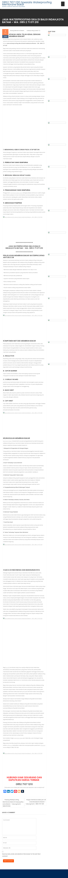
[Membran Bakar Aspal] (57, 65)
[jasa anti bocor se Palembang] (57, 372)
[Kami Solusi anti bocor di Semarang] (57, 306)
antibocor (9, 745)
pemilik (8, 667)
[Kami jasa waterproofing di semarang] (57, 262)
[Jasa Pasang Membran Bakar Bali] (57, 87)
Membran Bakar (7, 441)
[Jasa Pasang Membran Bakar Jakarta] (57, 153)
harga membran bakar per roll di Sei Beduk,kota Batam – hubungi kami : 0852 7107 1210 (36, 802)
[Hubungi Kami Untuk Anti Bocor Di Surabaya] (57, 131)
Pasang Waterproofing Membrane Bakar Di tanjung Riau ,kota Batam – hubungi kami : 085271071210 (13, 803)
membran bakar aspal (16, 193)
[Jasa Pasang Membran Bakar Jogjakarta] (57, 240)
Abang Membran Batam (17, 30)
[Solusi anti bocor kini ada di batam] (57, 284)
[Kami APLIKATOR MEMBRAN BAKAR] (57, 196)
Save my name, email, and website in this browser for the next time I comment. (21, 855)
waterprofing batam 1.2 (33, 30)
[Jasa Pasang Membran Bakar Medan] (57, 109)
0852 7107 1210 (24, 784)
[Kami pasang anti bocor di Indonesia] (57, 350)
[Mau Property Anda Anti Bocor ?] (57, 328)
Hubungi (43, 745)
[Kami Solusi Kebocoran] (57, 174)
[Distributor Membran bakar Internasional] (57, 43)
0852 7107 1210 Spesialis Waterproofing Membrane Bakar (27, 3)
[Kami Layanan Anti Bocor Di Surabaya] (57, 218)
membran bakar (18, 738)
